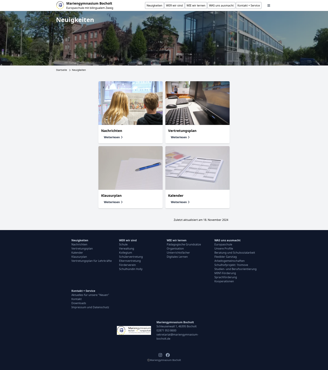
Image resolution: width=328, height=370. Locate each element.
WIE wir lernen (177, 240)
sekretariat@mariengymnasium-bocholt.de (177, 336)
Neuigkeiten (79, 240)
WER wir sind (128, 240)
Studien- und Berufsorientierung (235, 269)
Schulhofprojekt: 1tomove (231, 265)
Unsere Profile (223, 248)
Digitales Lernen (177, 257)
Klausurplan (79, 257)
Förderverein (127, 265)
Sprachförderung (225, 277)
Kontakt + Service (83, 291)
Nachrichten (79, 244)
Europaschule (223, 244)
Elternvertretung (130, 261)
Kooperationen (224, 281)
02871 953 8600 (166, 330)
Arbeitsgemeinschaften (229, 261)
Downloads (78, 303)
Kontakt (76, 299)
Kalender (77, 252)
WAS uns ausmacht (227, 240)
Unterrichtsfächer (178, 252)
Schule (123, 244)
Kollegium (125, 252)
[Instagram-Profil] (160, 355)
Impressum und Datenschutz (90, 307)
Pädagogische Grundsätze (184, 244)
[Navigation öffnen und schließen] (269, 5)
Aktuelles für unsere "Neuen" (90, 295)
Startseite (61, 70)
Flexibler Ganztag (225, 257)
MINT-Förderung (225, 273)
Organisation (175, 248)
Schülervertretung (131, 257)
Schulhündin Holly (130, 269)
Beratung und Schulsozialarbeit (234, 252)
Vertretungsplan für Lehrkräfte (91, 261)
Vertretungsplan (82, 248)
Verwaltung (126, 248)
